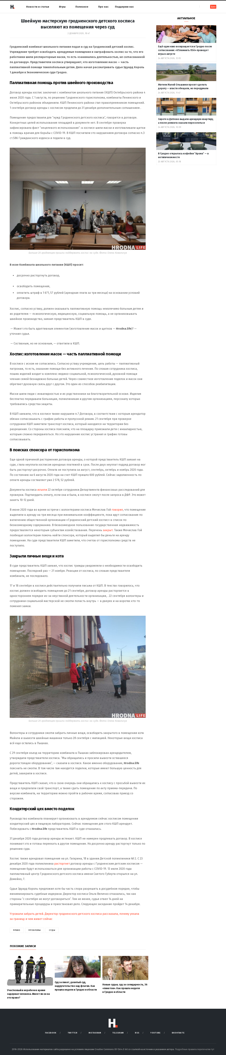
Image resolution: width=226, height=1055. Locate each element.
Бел (213, 6)
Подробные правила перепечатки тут (194, 1049)
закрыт (108, 530)
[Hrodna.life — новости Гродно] (12, 6)
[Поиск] (203, 6)
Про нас (103, 6)
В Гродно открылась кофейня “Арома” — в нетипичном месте (183, 155)
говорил (117, 509)
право (16, 930)
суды (52, 930)
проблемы (34, 930)
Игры (62, 6)
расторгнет (62, 863)
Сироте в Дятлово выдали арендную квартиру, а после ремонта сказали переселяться (186, 121)
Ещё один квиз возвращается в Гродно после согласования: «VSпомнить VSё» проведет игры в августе (185, 50)
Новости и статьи (37, 6)
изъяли (42, 489)
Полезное (81, 6)
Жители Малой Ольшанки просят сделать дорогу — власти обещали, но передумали (183, 86)
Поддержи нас (124, 6)
